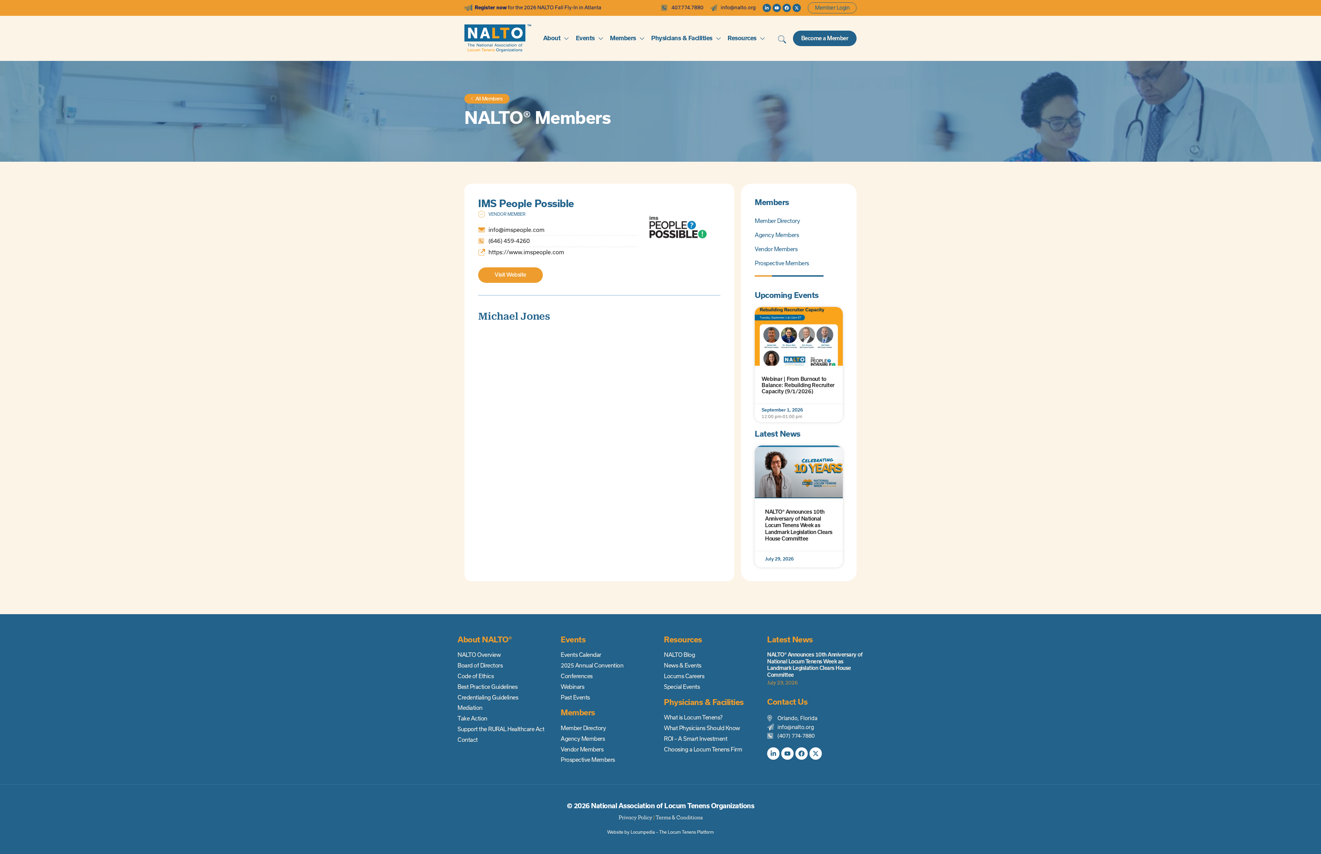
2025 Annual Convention (592, 665)
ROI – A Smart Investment (695, 739)
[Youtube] (777, 8)
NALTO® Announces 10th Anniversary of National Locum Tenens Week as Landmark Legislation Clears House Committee (799, 525)
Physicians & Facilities (681, 38)
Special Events (682, 687)
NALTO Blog (679, 655)
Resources (742, 38)
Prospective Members (782, 263)
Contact (468, 740)
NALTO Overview (479, 655)
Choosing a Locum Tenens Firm (703, 749)
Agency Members (777, 235)
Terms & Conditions (679, 817)
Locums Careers (684, 676)
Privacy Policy (635, 817)
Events (585, 38)
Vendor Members (776, 249)
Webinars (572, 687)
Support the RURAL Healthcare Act (501, 729)
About (552, 38)
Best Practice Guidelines (487, 687)
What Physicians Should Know (702, 728)
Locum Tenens (682, 832)
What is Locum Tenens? (693, 717)
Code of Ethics (476, 676)
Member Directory (777, 221)
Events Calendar (581, 655)
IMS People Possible (526, 203)
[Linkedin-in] (767, 8)
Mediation (470, 708)
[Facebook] (787, 8)
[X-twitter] (797, 8)
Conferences (577, 676)
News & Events (682, 665)
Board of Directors (480, 665)
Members (623, 38)
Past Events (575, 697)
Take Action (472, 718)
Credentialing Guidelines (488, 697)
